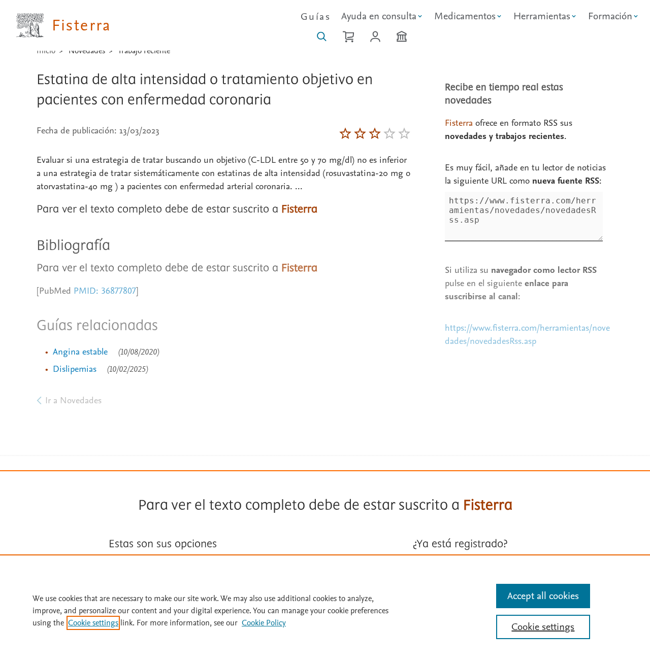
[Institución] (402, 36)
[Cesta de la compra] (348, 36)
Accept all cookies (543, 596)
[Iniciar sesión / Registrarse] (375, 36)
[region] (325, 610)
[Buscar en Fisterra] (322, 36)
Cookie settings (93, 622)
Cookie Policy (264, 622)
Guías (316, 16)
